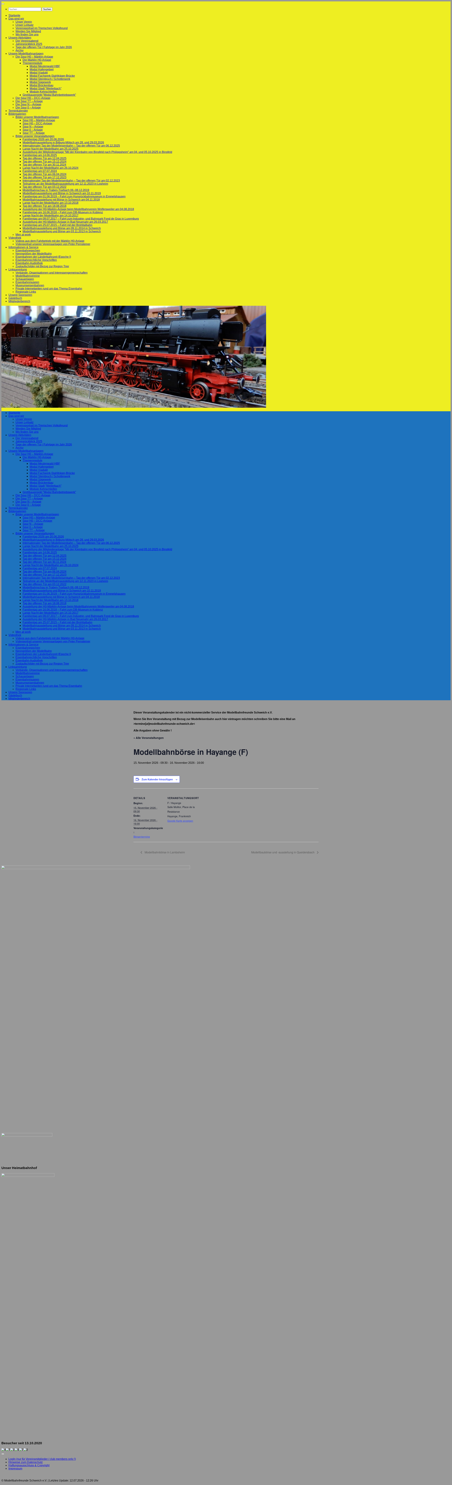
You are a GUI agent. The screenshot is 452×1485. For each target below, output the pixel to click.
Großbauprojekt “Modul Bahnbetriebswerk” (49, 94)
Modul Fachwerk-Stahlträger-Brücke (52, 75)
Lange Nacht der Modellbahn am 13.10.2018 (50, 202)
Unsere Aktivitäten (19, 37)
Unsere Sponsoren (20, 294)
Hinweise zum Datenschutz (25, 1462)
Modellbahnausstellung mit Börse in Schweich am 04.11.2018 (61, 199)
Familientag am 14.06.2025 (40, 155)
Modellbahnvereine (28, 275)
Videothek (14, 237)
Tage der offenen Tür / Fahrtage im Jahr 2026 (44, 47)
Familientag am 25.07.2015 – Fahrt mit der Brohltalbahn (57, 225)
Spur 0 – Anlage (33, 129)
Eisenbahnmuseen (27, 282)
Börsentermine (141, 836)
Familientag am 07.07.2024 (40, 171)
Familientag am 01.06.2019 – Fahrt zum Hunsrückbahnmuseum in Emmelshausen (74, 196)
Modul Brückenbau (41, 85)
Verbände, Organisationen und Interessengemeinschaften (52, 272)
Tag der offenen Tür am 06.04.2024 (44, 174)
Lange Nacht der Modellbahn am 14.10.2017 (50, 215)
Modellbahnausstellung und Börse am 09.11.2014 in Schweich (62, 228)
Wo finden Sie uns (27, 34)
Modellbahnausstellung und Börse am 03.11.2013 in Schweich (62, 231)
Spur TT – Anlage (34, 132)
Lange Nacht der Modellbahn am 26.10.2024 (50, 167)
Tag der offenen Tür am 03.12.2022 (44, 186)
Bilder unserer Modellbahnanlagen (37, 117)
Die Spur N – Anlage (28, 104)
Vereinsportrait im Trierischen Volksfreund (42, 28)
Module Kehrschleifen (43, 91)
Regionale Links (26, 291)
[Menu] (2, 3)
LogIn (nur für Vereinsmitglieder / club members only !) (42, 1458)
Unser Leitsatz (25, 24)
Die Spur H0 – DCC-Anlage (33, 98)
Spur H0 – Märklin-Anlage (39, 120)
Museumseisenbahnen (30, 285)
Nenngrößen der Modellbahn (34, 253)
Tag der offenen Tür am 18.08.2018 (44, 205)
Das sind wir (16, 18)
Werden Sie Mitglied (28, 31)
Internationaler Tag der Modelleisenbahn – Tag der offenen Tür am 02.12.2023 (71, 180)
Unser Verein (24, 21)
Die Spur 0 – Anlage (28, 107)
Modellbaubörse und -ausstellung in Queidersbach (283, 852)
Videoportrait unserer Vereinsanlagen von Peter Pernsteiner (53, 244)
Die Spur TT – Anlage (29, 101)
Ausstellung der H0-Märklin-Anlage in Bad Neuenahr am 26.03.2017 (65, 221)
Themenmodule (32, 63)
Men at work (23, 234)
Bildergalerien (17, 113)
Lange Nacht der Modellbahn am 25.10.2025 (50, 148)
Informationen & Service (23, 247)
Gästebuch (15, 298)
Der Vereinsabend (27, 40)
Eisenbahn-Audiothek (29, 263)
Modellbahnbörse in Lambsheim (164, 852)
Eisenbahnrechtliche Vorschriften (36, 259)
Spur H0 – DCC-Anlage (37, 123)
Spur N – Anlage (33, 126)
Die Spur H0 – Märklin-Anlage (34, 56)
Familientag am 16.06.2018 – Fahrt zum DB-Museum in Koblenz (63, 212)
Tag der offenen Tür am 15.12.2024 (44, 161)
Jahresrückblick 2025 (29, 44)
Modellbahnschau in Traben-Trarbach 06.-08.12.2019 (56, 190)
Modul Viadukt (39, 72)
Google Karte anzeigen (180, 821)
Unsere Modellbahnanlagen (25, 53)
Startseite (14, 15)
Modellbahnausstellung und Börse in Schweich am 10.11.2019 (62, 193)
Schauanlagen (25, 279)
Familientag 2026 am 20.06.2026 (43, 139)
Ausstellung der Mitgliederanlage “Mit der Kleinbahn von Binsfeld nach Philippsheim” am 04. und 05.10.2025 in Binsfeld (97, 151)
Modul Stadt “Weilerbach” (45, 88)
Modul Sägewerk (40, 82)
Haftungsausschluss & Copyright (28, 1465)
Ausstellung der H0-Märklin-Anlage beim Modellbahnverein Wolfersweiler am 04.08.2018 (78, 209)
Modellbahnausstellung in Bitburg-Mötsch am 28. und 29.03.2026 (63, 142)
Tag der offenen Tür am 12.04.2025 (44, 158)
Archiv (19, 50)
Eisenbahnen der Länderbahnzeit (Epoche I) (43, 256)
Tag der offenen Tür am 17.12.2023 (44, 177)
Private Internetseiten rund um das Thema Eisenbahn (49, 288)
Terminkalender (18, 110)
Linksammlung (17, 269)
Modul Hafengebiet (41, 69)
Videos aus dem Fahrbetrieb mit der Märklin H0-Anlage (50, 240)
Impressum (15, 1468)
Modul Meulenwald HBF (45, 66)
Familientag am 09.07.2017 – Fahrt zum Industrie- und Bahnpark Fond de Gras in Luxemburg (81, 218)
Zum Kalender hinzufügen (157, 779)
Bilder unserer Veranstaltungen (35, 136)
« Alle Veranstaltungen (148, 738)
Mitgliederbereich (19, 301)
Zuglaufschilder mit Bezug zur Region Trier (42, 266)
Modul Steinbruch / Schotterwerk (50, 78)
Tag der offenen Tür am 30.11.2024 (44, 164)
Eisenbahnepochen (28, 250)
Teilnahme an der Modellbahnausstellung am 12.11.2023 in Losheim (65, 183)
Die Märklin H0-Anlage (37, 59)
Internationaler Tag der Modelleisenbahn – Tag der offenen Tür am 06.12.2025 (71, 145)
